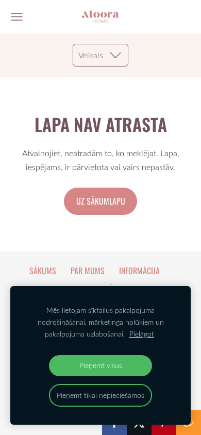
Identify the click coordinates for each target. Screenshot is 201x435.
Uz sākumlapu (100, 201)
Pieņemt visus (100, 365)
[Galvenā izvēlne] (17, 17)
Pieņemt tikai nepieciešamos (100, 395)
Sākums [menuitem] (42, 270)
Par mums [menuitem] (88, 270)
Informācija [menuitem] (139, 270)
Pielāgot (141, 334)
